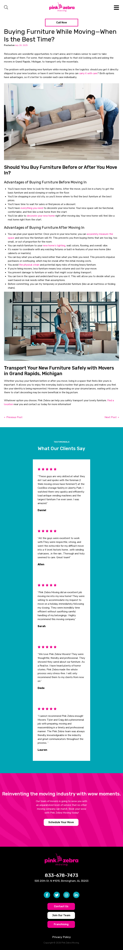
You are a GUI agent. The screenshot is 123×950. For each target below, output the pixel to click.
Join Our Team (61, 915)
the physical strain (29, 265)
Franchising (61, 924)
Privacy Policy (61, 937)
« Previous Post (13, 417)
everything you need (31, 208)
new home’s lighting (54, 245)
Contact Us (61, 906)
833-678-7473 (61, 875)
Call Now (61, 22)
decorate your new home (41, 216)
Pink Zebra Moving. (70, 942)
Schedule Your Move (61, 822)
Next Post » (112, 417)
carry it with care (88, 73)
